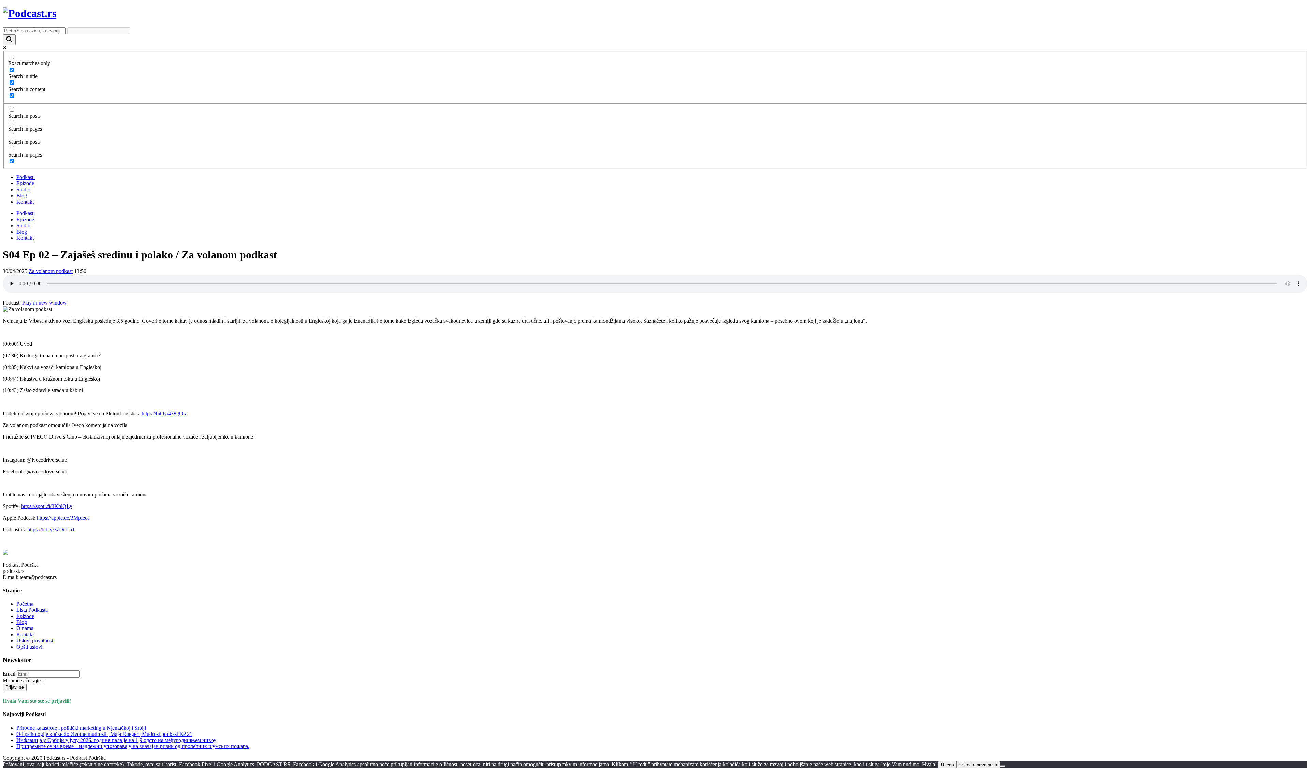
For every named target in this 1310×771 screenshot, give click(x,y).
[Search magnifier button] (9, 39)
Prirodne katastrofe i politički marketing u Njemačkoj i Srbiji (81, 728)
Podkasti (25, 177)
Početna (24, 604)
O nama (24, 628)
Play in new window (44, 303)
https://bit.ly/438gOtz (164, 413)
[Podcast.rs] (29, 13)
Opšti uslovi (29, 647)
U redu (947, 764)
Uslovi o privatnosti (978, 764)
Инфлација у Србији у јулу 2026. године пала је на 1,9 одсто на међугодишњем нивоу (116, 740)
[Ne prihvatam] (1002, 766)
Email (9, 674)
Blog (21, 195)
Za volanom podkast (51, 271)
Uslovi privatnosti (35, 640)
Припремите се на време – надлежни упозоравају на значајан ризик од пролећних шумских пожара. (132, 746)
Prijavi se (14, 687)
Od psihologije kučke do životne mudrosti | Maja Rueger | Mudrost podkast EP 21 (104, 734)
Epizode (25, 183)
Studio (23, 189)
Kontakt (25, 202)
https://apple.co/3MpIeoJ (63, 518)
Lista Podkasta (32, 610)
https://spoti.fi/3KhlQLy (46, 506)
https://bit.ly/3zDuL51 (51, 529)
